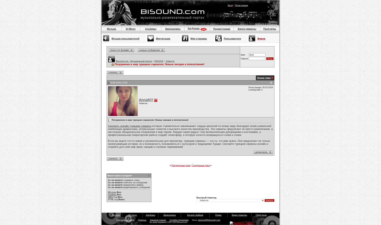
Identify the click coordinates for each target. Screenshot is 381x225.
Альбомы (150, 29)
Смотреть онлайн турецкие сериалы (129, 126)
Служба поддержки (179, 220)
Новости (170, 61)
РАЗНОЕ (159, 61)
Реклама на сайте (125, 220)
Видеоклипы (172, 29)
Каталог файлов (195, 215)
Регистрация (241, 5)
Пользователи (232, 38)
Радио (218, 215)
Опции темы (264, 78)
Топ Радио (194, 28)
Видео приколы (247, 29)
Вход (230, 5)
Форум (261, 38)
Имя (243, 55)
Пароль (244, 58)
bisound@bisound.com (209, 220)
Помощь (273, 21)
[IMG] (110, 197)
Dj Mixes (131, 29)
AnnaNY (146, 100)
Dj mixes (133, 215)
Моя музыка (163, 38)
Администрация (158, 220)
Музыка (111, 29)
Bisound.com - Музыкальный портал (134, 61)
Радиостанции (221, 29)
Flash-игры (269, 29)
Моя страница (198, 38)
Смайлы (112, 194)
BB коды (112, 192)
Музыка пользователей (125, 38)
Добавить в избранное (266, 24)
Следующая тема (201, 165)
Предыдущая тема (180, 165)
